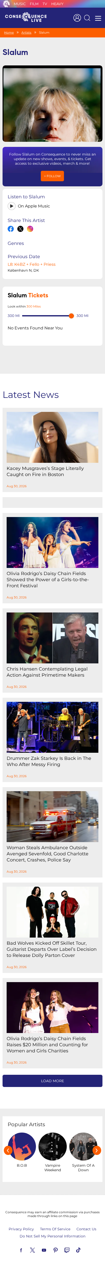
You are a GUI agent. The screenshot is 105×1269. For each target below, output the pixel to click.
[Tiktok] (84, 1249)
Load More (52, 1081)
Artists (26, 32)
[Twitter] (38, 1249)
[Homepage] (28, 17)
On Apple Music (34, 206)
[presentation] (8, 1150)
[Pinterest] (61, 1249)
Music (20, 4)
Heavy (57, 4)
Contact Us (86, 1229)
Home (9, 32)
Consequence (6, 4)
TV (45, 4)
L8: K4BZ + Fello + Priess (32, 264)
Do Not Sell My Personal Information (52, 1236)
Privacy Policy (21, 1229)
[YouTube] (49, 1249)
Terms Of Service (55, 1229)
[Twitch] (72, 1249)
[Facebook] (27, 1249)
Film (34, 4)
